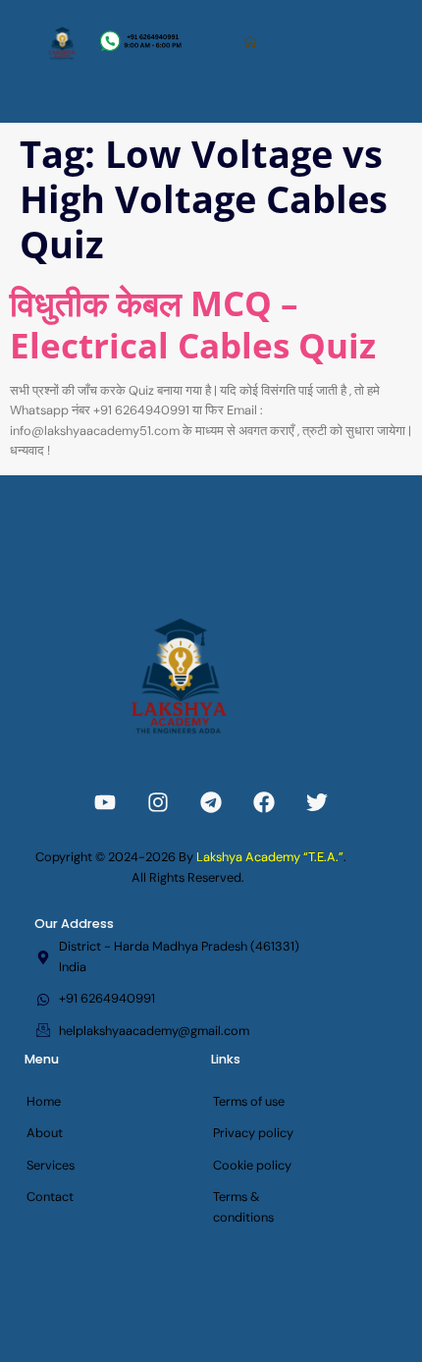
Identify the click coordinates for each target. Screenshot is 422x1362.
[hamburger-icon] (252, 42)
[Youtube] (105, 802)
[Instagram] (158, 802)
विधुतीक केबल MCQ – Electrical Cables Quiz (193, 323)
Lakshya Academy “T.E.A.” (269, 856)
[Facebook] (264, 802)
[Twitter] (317, 802)
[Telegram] (211, 802)
